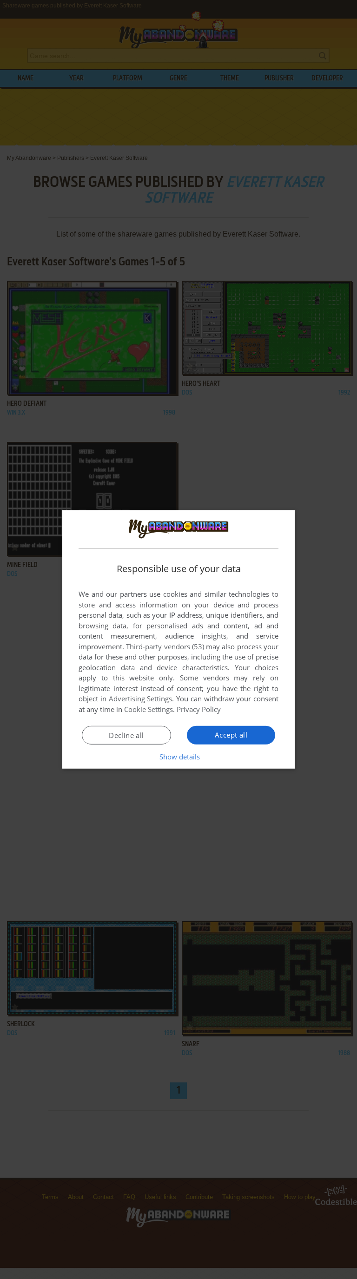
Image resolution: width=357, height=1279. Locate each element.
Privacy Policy (199, 709)
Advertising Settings (140, 698)
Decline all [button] (126, 735)
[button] (179, 757)
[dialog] (178, 639)
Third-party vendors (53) (165, 646)
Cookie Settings (148, 709)
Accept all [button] (231, 734)
